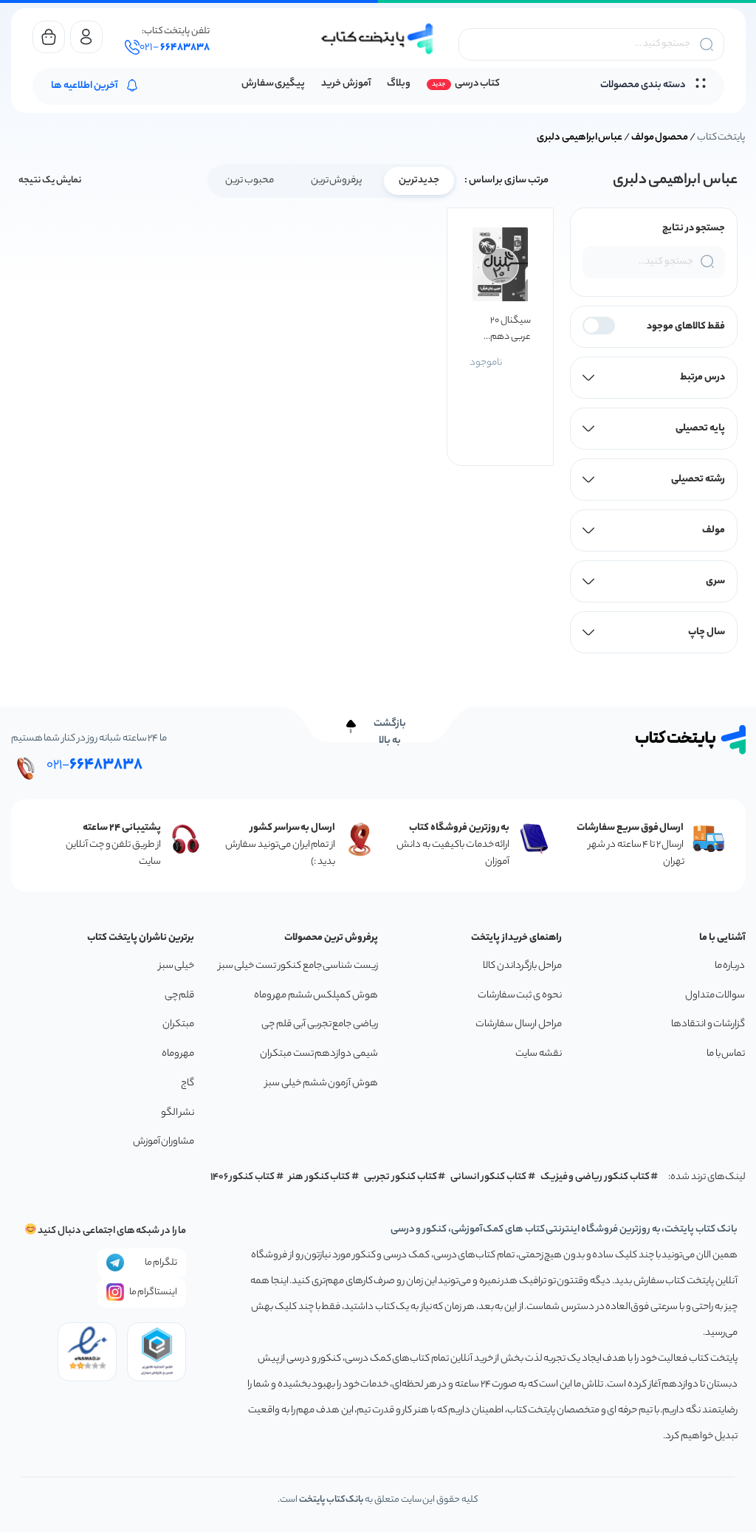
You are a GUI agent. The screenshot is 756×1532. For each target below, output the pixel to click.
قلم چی (180, 995)
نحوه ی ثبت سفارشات (520, 995)
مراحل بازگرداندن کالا (522, 966)
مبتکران (178, 1024)
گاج (187, 1083)
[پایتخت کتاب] (378, 38)
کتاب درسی (477, 84)
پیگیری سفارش (273, 84)
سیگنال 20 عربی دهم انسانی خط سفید (510, 329)
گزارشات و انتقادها (708, 1024)
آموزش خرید (346, 84)
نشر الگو (178, 1113)
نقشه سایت (538, 1053)
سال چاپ (706, 632)
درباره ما (730, 966)
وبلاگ (398, 84)
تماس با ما (726, 1053)
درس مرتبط (702, 377)
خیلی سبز (177, 966)
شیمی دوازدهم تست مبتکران (319, 1053)
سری (715, 581)
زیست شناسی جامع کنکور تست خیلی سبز (298, 966)
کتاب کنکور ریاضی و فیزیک (595, 1177)
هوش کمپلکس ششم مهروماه (316, 995)
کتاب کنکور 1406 (242, 1177)
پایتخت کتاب (721, 137)
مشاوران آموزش (164, 1141)
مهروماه (178, 1053)
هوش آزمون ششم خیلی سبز (321, 1083)
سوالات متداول (715, 995)
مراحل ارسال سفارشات (518, 1024)
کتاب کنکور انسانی (488, 1177)
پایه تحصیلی (700, 428)
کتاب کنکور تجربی (400, 1177)
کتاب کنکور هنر (320, 1177)
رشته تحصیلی (698, 479)
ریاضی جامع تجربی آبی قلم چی (319, 1024)
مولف (713, 530)
